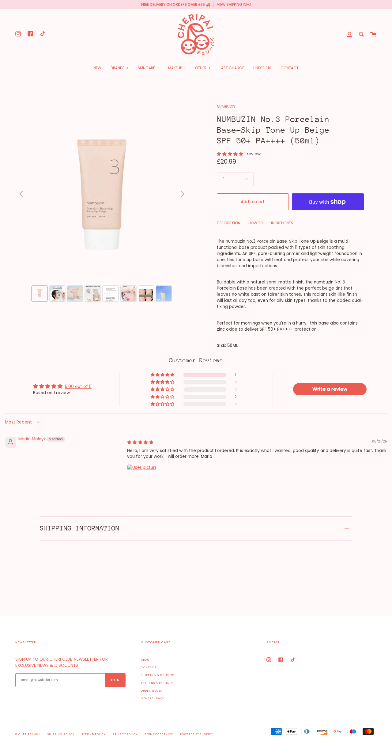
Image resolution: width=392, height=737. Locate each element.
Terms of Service (159, 734)
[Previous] (21, 194)
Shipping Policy (60, 734)
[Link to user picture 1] (141, 479)
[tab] (228, 224)
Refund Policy (93, 734)
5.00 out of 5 (78, 386)
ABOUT (146, 660)
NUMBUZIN (226, 106)
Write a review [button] (329, 389)
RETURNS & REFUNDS (157, 683)
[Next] (182, 194)
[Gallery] (101, 204)
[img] (140, 442)
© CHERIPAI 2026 (27, 734)
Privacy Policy (125, 734)
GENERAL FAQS (152, 698)
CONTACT (148, 667)
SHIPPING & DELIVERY (158, 675)
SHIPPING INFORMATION (79, 528)
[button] (230, 154)
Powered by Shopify (196, 734)
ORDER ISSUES (151, 691)
